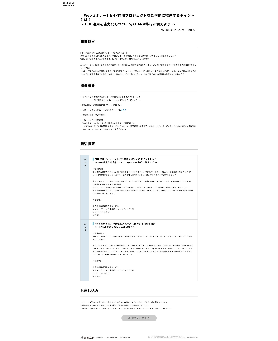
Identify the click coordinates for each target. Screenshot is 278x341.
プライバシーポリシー (110, 337)
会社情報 (98, 337)
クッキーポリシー (125, 337)
